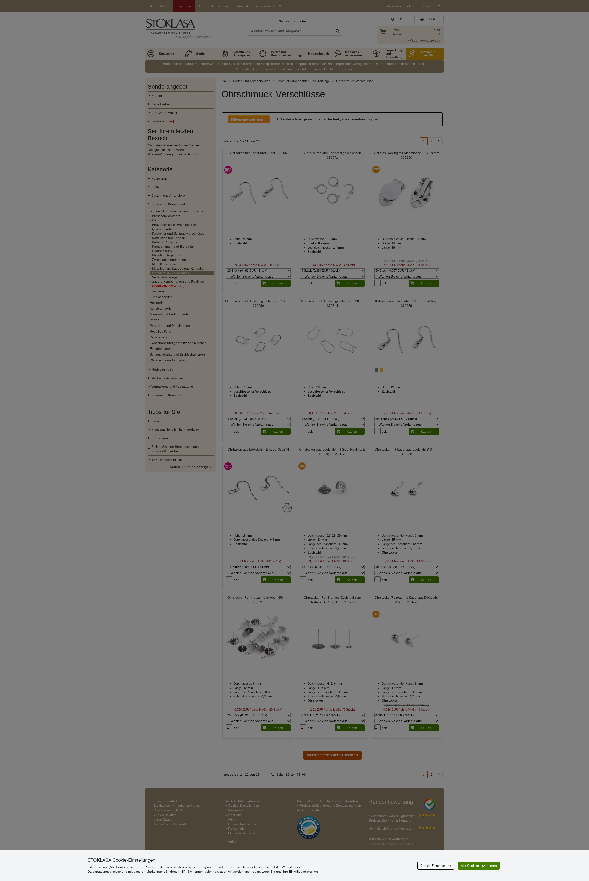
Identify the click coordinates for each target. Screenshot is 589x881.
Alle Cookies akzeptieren (479, 865)
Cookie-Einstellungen (435, 865)
